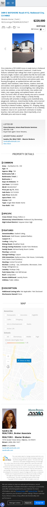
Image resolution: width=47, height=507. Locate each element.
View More (7, 144)
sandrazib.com (7, 450)
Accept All (39, 503)
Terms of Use (32, 491)
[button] (2, 505)
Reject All (28, 503)
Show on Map (25, 360)
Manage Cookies (15, 503)
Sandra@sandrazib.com (11, 141)
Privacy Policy (20, 491)
